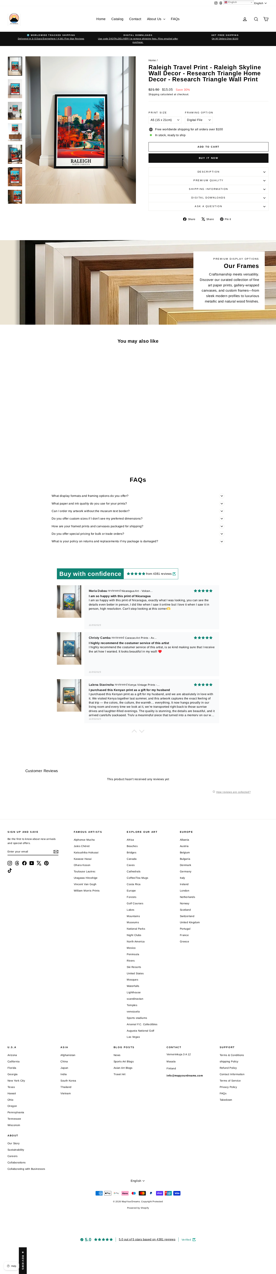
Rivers (131, 960)
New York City (16, 1080)
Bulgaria (185, 858)
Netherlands (187, 896)
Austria (184, 846)
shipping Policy (229, 1061)
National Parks (136, 928)
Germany (186, 871)
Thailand (65, 1086)
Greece (184, 941)
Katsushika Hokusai (86, 852)
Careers (13, 1156)
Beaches (132, 846)
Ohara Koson (82, 865)
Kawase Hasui (83, 858)
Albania (184, 839)
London (184, 890)
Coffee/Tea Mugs (137, 877)
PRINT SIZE (158, 112)
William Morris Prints (87, 890)
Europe (131, 890)
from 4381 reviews (159, 573)
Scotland (185, 909)
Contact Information (232, 1074)
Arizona (12, 1055)
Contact (135, 19)
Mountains (133, 916)
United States (135, 973)
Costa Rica (133, 884)
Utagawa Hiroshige (86, 877)
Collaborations (17, 1162)
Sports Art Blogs (124, 1061)
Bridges (131, 852)
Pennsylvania (16, 1112)
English (232, 2)
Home (101, 19)
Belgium (185, 852)
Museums (133, 922)
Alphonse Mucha (84, 839)
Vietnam (65, 1093)
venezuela (133, 1011)
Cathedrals (133, 871)
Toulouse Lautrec (84, 871)
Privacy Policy (228, 1086)
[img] (136, 574)
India (63, 1074)
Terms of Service (230, 1080)
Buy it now (208, 158)
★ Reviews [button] (22, 1260)
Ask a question (208, 206)
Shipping (154, 94)
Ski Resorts (134, 967)
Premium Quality (208, 180)
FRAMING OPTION (199, 112)
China (64, 1061)
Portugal (185, 928)
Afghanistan (67, 1055)
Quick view (38, 431)
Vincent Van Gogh (85, 884)
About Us (155, 19)
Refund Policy (228, 1067)
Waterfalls (133, 985)
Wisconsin (14, 1125)
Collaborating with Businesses (26, 1168)
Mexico (131, 947)
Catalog (117, 19)
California (14, 1061)
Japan (64, 1067)
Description (209, 171)
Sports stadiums (137, 1017)
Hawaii (12, 1093)
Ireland (184, 884)
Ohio (11, 1099)
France (184, 935)
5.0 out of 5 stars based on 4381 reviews (147, 1239)
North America (136, 941)
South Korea (68, 1080)
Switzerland (187, 916)
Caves (131, 865)
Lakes (130, 909)
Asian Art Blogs (123, 1067)
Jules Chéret (82, 846)
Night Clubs (134, 935)
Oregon (12, 1105)
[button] (134, 732)
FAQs (175, 19)
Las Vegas (133, 1036)
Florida (12, 1067)
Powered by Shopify (138, 1208)
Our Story (14, 1143)
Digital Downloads (208, 197)
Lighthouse (134, 992)
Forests (131, 896)
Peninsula (133, 954)
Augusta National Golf (140, 1030)
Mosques (132, 979)
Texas (11, 1086)
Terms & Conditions (232, 1055)
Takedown (226, 1099)
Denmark (185, 865)
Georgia (13, 1074)
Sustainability (16, 1149)
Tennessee (14, 1118)
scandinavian (135, 998)
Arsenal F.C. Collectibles (142, 1024)
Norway (184, 903)
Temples (132, 1005)
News (117, 1055)
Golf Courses (135, 903)
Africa (130, 839)
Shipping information (208, 189)
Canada (131, 858)
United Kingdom (190, 922)
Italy (182, 877)
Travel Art (120, 1074)
